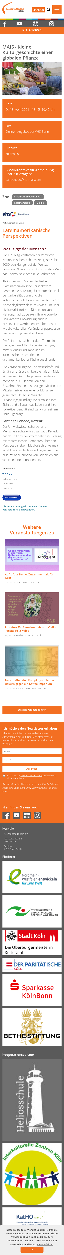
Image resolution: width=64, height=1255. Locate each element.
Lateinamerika (22, 202)
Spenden (38, 9)
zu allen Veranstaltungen (32, 709)
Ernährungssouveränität (28, 196)
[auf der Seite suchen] (48, 9)
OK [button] (32, 1249)
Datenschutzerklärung (32, 775)
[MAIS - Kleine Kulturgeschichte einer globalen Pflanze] (32, 78)
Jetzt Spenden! (32, 29)
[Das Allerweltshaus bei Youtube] (24, 23)
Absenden (32, 768)
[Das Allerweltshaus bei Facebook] (8, 23)
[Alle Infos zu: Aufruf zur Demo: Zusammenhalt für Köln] (32, 555)
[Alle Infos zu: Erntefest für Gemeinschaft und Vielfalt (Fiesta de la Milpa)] (32, 608)
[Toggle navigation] (57, 9)
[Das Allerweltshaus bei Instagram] (38, 814)
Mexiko (40, 202)
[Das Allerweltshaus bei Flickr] (40, 23)
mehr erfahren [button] (45, 1244)
